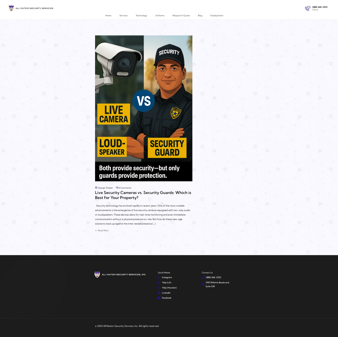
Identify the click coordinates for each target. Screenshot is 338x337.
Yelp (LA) (166, 282)
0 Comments (125, 187)
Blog (200, 15)
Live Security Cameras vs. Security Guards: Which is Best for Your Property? (143, 195)
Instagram (167, 277)
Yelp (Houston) (169, 287)
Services (123, 15)
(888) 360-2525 (319, 7)
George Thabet (105, 187)
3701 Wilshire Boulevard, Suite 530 (217, 284)
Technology (141, 15)
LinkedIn (166, 292)
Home (108, 15)
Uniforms (159, 15)
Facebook (166, 297)
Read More (103, 230)
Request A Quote (181, 15)
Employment (216, 15)
